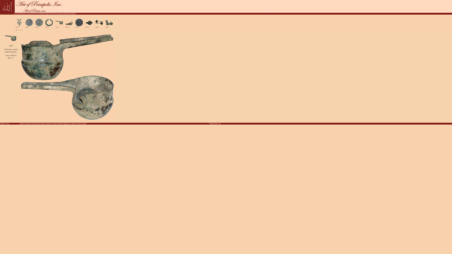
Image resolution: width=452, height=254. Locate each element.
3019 (97, 27)
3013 (37, 27)
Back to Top (5, 124)
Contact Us (43, 124)
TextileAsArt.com (215, 124)
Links (36, 124)
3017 (77, 27)
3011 (16, 27)
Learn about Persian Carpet (76, 124)
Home (17, 14)
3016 (67, 27)
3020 (107, 27)
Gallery (73, 14)
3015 (57, 27)
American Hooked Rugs (40, 14)
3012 (27, 27)
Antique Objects (63, 14)
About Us (23, 124)
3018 (87, 27)
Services (31, 124)
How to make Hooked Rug (57, 124)
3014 (47, 27)
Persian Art (53, 14)
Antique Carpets (25, 14)
